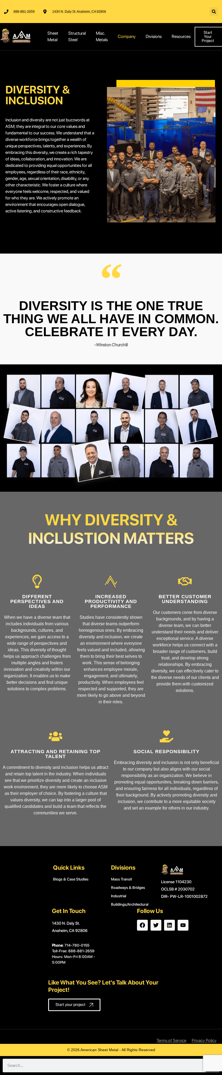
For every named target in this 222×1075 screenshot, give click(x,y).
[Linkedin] (169, 925)
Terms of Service (171, 1040)
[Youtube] (183, 925)
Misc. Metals (102, 36)
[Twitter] (156, 925)
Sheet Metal (52, 36)
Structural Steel (77, 36)
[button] (214, 11)
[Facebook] (142, 925)
